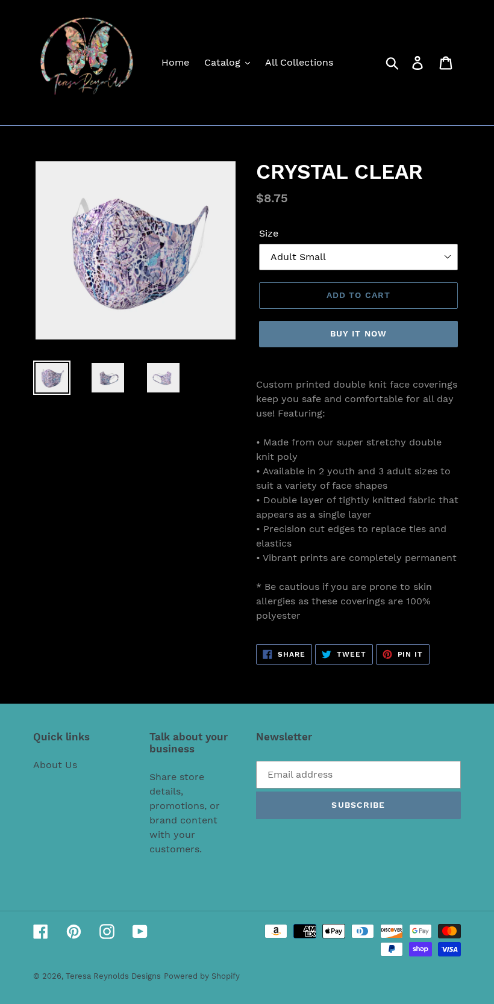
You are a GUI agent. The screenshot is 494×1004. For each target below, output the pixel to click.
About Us (55, 764)
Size (268, 233)
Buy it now (358, 333)
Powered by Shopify (202, 976)
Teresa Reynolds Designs (113, 976)
